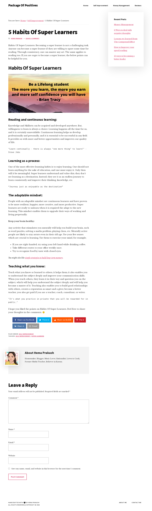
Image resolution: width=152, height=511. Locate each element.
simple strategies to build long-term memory (44, 258)
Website (11, 456)
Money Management (123, 24)
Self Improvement (26, 334)
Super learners (37, 336)
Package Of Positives (23, 5)
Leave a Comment (32, 38)
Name (11, 429)
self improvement (23, 336)
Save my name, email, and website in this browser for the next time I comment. (46, 469)
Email (11, 442)
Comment (13, 398)
